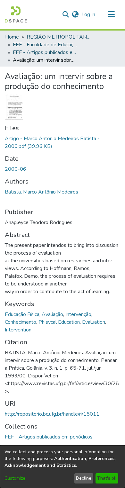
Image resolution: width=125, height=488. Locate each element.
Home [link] (12, 37)
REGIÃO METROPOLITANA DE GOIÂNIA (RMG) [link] (59, 37)
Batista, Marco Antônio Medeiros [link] (41, 191)
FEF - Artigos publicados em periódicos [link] (45, 52)
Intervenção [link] (78, 314)
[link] (49, 436)
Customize (14, 478)
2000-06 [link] (15, 169)
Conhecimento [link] (20, 322)
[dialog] (62, 466)
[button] (16, 14)
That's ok (106, 478)
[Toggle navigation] (111, 14)
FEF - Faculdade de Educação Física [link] (45, 44)
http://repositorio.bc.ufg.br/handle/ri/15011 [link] (52, 414)
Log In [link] (88, 14)
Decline (83, 478)
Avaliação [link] (52, 314)
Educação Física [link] (22, 314)
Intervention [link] (18, 329)
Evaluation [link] (93, 322)
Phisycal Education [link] (59, 322)
